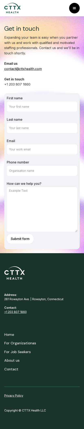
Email (11, 141)
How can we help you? (24, 184)
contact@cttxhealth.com (23, 69)
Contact (11, 369)
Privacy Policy (13, 395)
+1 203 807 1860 (15, 312)
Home (9, 334)
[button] (74, 8)
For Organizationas (20, 343)
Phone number (18, 162)
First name (15, 98)
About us (12, 360)
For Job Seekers (17, 352)
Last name (14, 119)
